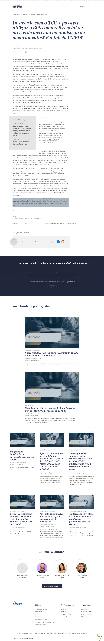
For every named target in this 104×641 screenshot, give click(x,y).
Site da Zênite (38, 611)
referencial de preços (39, 218)
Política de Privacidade (41, 619)
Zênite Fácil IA (64, 609)
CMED (16, 218)
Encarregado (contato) (40, 624)
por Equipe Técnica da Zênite (35, 48)
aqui (66, 201)
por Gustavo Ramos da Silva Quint (32, 360)
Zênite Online (84, 609)
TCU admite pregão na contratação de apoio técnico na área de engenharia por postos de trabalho (51, 409)
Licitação (37, 350)
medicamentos (20, 218)
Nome (29, 272)
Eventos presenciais (86, 611)
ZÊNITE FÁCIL (46, 199)
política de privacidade (68, 282)
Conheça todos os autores (52, 586)
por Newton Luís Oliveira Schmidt (76, 473)
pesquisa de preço (29, 218)
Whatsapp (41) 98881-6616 (79, 633)
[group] (22, 569)
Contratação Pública (18, 123)
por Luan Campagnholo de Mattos (47, 526)
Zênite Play (64, 611)
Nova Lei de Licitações (45, 450)
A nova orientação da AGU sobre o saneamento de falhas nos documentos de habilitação (52, 354)
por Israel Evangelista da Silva (16, 464)
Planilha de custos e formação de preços (21, 143)
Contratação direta (44, 449)
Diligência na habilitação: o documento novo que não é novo (22, 455)
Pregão (31, 405)
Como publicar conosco (41, 609)
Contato (37, 614)
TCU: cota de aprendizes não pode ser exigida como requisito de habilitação (51, 518)
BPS (13, 218)
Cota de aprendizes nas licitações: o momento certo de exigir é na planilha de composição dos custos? (21, 519)
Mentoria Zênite (65, 617)
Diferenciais (84, 617)
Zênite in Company (86, 614)
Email (56, 272)
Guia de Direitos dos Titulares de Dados (45, 622)
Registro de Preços (73, 450)
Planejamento (16, 46)
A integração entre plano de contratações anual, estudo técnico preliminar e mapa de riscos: (22, 131)
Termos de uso (38, 617)
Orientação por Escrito (67, 614)
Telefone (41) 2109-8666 (64, 633)
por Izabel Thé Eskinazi (74, 529)
